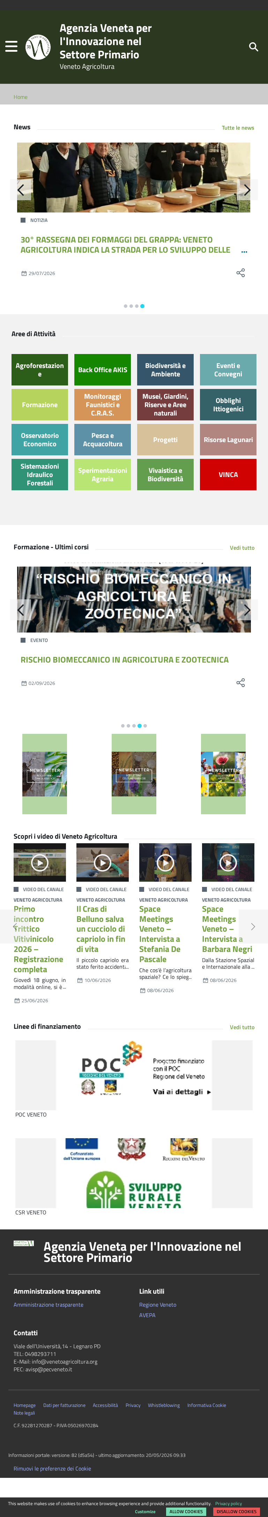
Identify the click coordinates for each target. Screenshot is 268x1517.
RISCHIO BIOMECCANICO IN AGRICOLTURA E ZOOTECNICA (125, 659)
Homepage (25, 1405)
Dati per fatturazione (64, 1405)
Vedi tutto (242, 547)
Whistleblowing (164, 1405)
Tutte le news (238, 127)
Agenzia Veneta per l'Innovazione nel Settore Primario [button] (142, 1252)
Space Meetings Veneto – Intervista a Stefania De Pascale (159, 933)
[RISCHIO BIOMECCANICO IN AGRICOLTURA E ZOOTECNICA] (134, 598)
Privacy (133, 1405)
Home (21, 97)
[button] (11, 47)
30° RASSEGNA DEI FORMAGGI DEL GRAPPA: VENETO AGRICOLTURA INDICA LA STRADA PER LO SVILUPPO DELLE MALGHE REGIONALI (125, 249)
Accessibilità (105, 1405)
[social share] (240, 273)
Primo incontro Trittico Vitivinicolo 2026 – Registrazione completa (38, 938)
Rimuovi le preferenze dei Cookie (52, 1468)
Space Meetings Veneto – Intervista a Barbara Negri (227, 928)
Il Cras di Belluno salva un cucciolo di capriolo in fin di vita (100, 928)
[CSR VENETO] (134, 1173)
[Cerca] (253, 46)
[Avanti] (247, 189)
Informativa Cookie (206, 1405)
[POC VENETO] (134, 1075)
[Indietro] (20, 189)
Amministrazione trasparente (48, 1304)
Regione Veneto (157, 1304)
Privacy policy (228, 1503)
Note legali (24, 1413)
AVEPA (147, 1315)
